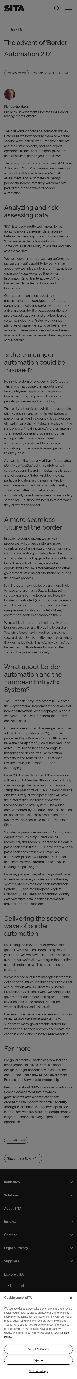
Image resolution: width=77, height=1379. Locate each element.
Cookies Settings (38, 1371)
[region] (38, 1335)
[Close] (71, 1297)
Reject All (38, 1360)
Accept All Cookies (38, 1349)
